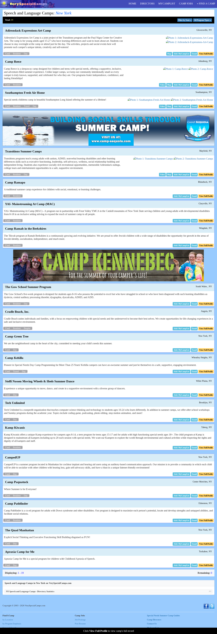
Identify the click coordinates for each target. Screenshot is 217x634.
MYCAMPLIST (166, 3)
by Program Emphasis (12, 624)
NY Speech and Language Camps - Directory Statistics (108, 591)
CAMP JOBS (186, 3)
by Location (8, 620)
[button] (169, 54)
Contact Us (152, 624)
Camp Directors (154, 620)
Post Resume (80, 624)
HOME (132, 3)
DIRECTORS (147, 3)
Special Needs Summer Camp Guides (163, 615)
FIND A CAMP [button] (206, 3)
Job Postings (80, 620)
